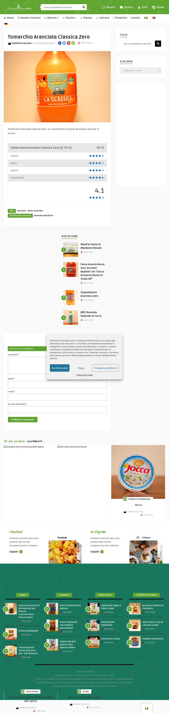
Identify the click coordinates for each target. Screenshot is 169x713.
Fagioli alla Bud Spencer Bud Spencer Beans (68, 644)
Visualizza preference (105, 368)
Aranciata (21, 211)
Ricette (69, 17)
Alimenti (52, 17)
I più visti (103, 17)
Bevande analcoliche (43, 215)
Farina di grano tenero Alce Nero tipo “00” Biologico (28, 650)
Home (10, 17)
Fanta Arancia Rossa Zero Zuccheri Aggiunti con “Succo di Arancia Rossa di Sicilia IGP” (92, 271)
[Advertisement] (68, 241)
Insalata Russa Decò (152, 638)
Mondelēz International (140, 499)
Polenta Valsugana (28, 631)
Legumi (86, 692)
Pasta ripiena (32, 692)
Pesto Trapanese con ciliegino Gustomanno (68, 625)
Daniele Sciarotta (30, 17)
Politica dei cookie (84, 375)
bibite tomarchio (35, 211)
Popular (87, 17)
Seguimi (13, 551)
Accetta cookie (60, 368)
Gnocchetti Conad (110, 638)
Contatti (135, 17)
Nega (81, 368)
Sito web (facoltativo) (17, 404)
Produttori (121, 17)
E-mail (11, 391)
